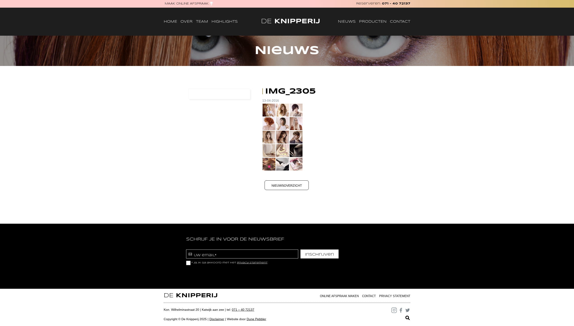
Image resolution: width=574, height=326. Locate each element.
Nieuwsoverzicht (287, 185)
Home (170, 21)
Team (202, 21)
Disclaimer (216, 319)
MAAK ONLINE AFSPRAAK (187, 3)
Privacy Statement (394, 296)
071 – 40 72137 (243, 309)
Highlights (224, 21)
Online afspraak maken (339, 296)
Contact (400, 21)
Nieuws (347, 21)
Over (186, 21)
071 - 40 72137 (396, 3)
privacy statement (252, 263)
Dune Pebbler (256, 319)
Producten (373, 21)
